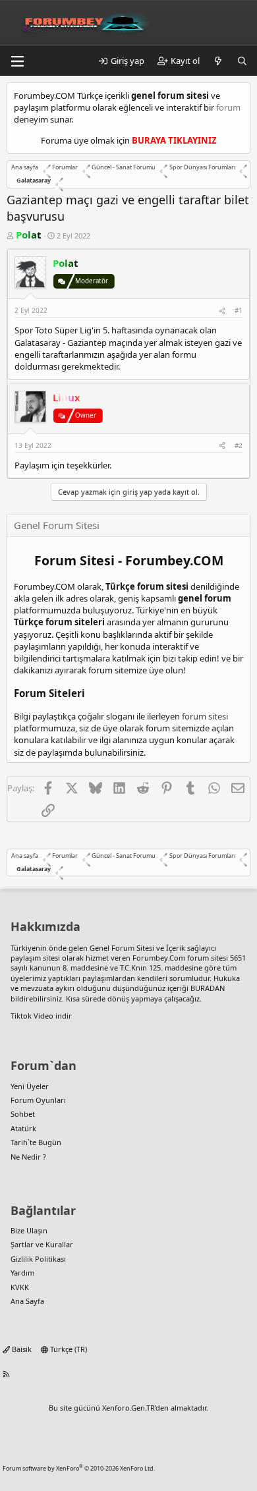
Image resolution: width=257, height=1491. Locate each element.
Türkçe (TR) (67, 1349)
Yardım (22, 1273)
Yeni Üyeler (30, 1086)
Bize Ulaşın (29, 1230)
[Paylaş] (222, 310)
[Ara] (242, 60)
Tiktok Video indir (41, 1016)
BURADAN (207, 988)
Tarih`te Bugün (36, 1142)
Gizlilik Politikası (38, 1259)
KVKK (20, 1287)
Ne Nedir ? (28, 1157)
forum (228, 107)
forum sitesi (205, 716)
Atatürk (23, 1128)
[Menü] (17, 61)
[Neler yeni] (218, 60)
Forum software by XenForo (79, 1468)
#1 (239, 310)
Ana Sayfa (27, 1301)
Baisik (21, 1349)
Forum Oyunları (38, 1100)
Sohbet (23, 1114)
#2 (239, 445)
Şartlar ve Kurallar (42, 1244)
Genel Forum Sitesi (122, 948)
